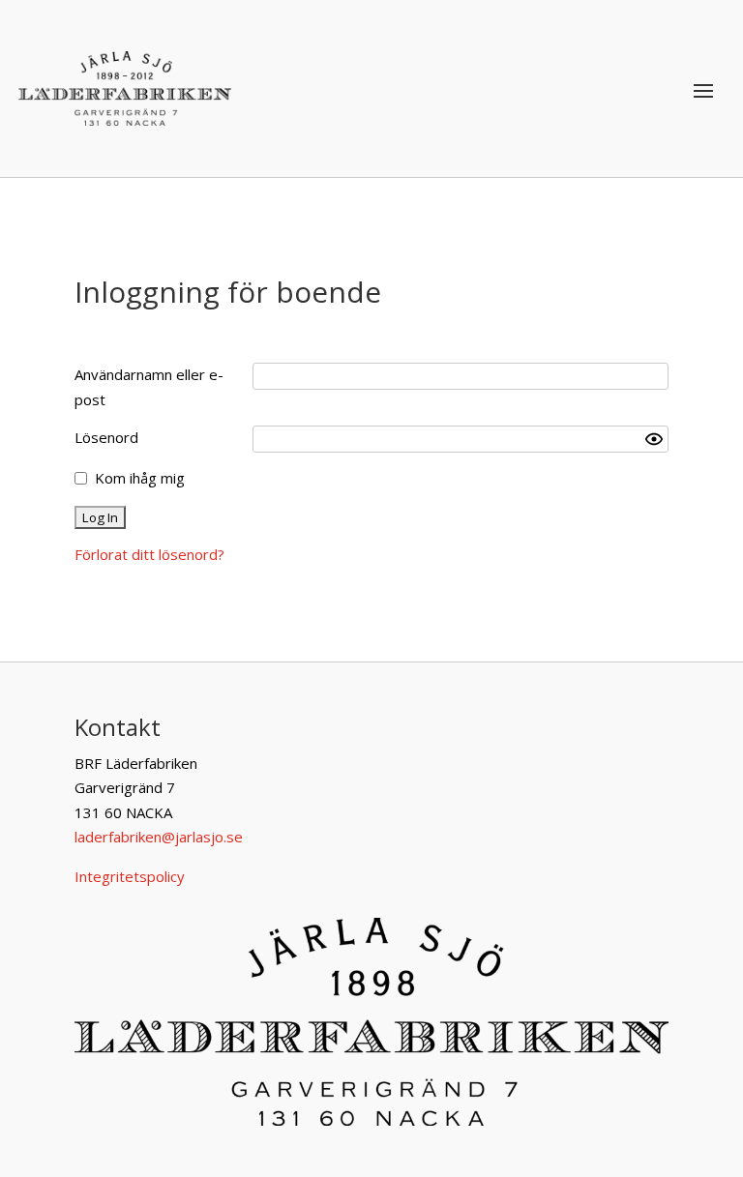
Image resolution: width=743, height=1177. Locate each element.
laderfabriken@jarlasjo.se (158, 836)
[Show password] (654, 439)
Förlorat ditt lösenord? (149, 554)
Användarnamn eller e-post (148, 387)
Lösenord (106, 437)
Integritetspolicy (129, 876)
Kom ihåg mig (140, 477)
